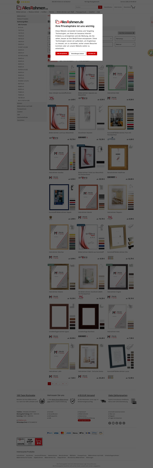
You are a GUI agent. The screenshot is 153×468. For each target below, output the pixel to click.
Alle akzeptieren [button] (62, 53)
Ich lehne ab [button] (91, 53)
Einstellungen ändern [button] (77, 53)
